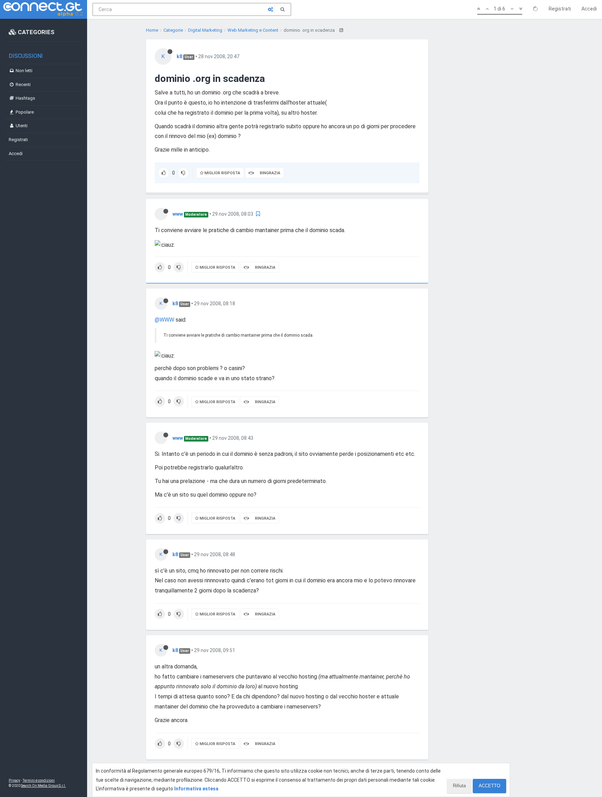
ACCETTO (489, 785)
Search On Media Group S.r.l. (43, 786)
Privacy (14, 780)
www (177, 214)
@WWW (164, 319)
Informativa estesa (196, 788)
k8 (179, 56)
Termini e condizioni (39, 780)
